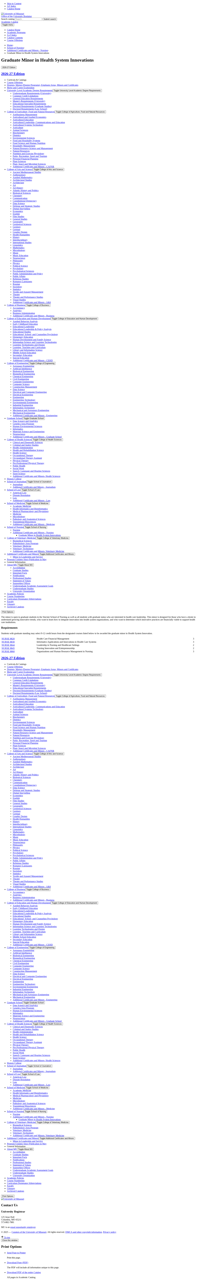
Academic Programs (16, 32)
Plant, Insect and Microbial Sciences (29, 164)
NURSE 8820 (8, 638)
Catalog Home (13, 9)
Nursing (16, 530)
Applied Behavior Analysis (25, 321)
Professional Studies (22, 578)
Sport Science (19, 473)
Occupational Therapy (23, 455)
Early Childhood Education (25, 324)
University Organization (24, 591)
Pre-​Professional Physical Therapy (28, 463)
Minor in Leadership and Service (28, 557)
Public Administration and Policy (28, 273)
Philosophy (18, 260)
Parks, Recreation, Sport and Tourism (30, 156)
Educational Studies (22, 332)
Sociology (17, 286)
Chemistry (17, 195)
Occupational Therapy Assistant (27, 458)
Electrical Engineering (23, 394)
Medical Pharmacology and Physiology (31, 511)
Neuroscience (19, 258)
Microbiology (19, 250)
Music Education (20, 255)
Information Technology (24, 407)
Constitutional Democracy (25, 201)
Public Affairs (19, 276)
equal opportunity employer (22, 1227)
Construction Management (25, 387)
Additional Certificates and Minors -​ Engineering (35, 415)
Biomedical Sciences (22, 541)
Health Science (20, 453)
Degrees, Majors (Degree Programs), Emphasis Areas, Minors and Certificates (42, 85)
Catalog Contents (15, 37)
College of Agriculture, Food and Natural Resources (31, 111)
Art (14, 185)
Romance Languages (22, 281)
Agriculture (18, 127)
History (16, 237)
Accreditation (19, 567)
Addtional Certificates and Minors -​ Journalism (34, 487)
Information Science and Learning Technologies (35, 342)
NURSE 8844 (8, 645)
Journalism (18, 484)
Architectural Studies (22, 180)
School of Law (14, 490)
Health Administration (23, 447)
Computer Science (21, 384)
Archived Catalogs (15, 607)
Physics (16, 263)
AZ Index (11, 6)
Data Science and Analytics (25, 421)
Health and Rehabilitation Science (28, 450)
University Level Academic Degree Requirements (29, 90)
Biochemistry (19, 133)
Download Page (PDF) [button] (17, 1262)
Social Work (18, 468)
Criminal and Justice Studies (26, 445)
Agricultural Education (23, 120)
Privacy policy (109, 1232)
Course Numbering (15, 596)
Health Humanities (21, 234)
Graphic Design (20, 232)
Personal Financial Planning (25, 159)
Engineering (18, 397)
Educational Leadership (23, 326)
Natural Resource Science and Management (33, 148)
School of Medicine (16, 503)
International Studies (22, 242)
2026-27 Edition (13, 74)
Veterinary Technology (23, 548)
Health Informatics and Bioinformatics (30, 509)
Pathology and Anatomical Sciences (29, 519)
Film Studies (18, 216)
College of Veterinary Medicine (21, 538)
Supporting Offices (21, 583)
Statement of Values (22, 581)
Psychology (18, 268)
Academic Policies (15, 594)
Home (10, 45)
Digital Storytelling (21, 208)
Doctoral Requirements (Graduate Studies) (32, 106)
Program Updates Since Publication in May (27, 559)
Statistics (17, 289)
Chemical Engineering (23, 376)
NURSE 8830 (8, 642)
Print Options (7, 612)
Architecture (18, 182)
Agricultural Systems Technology (28, 125)
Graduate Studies (20, 570)
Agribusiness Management (25, 114)
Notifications (18, 575)
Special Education (21, 358)
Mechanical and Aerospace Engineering (31, 410)
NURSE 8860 (8, 651)
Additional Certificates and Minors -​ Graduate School (37, 437)
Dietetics (17, 135)
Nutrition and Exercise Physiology (28, 153)
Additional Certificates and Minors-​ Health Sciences (36, 476)
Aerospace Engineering (23, 366)
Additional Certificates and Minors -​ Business (33, 316)
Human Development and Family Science (32, 339)
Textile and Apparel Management (28, 292)
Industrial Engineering (23, 405)
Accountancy (19, 308)
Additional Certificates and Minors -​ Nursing (33, 532)
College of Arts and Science (19, 169)
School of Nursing (15, 48)
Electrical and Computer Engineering (30, 392)
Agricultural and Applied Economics (29, 117)
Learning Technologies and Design (29, 345)
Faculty (10, 601)
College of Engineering (17, 363)
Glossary (11, 604)
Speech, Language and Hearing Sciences (31, 471)
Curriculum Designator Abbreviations (24, 599)
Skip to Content (14, 3)
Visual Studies (19, 299)
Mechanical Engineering (24, 413)
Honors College (14, 479)
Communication (20, 198)
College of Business (16, 305)
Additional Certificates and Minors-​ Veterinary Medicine (38, 551)
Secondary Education (22, 355)
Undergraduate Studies (23, 588)
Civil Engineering (21, 379)
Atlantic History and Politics (26, 190)
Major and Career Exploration (20, 87)
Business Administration (24, 313)
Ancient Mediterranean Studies (27, 172)
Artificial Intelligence (22, 368)
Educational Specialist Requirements (29, 103)
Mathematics (18, 247)
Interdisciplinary (20, 240)
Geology (17, 227)
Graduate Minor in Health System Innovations (40, 535)
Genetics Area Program (23, 424)
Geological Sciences (22, 224)
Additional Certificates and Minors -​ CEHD (33, 360)
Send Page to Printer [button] (16, 1253)
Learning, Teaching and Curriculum (29, 347)
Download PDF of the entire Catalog (24, 1272)
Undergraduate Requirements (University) (32, 93)
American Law (20, 492)
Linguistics (18, 245)
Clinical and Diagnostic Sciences (28, 442)
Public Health (19, 466)
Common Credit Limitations (25, 96)
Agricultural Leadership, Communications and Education (39, 122)
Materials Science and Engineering (28, 431)
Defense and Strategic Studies (26, 206)
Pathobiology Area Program (25, 543)
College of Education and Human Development (29, 318)
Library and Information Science (27, 350)
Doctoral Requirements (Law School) (30, 109)
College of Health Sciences (19, 439)
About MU (12, 565)
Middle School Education (24, 352)
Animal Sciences (20, 130)
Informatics (18, 429)
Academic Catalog (9, 22)
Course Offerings (15, 40)
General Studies (20, 219)
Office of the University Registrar (16, 16)
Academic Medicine (22, 506)
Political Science (20, 266)
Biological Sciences (22, 193)
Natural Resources (21, 151)
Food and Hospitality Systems (26, 140)
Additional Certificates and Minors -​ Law (31, 500)
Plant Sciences (19, 161)
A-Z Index (12, 35)
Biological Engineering (23, 371)
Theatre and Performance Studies (28, 297)
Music (15, 253)
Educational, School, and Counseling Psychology (35, 334)
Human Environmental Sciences (27, 426)
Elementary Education (23, 337)
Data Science (19, 203)
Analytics (17, 310)
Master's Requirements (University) (29, 101)
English (16, 214)
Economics (18, 211)
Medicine (17, 514)
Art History (18, 188)
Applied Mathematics (22, 177)
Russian (16, 284)
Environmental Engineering (25, 402)
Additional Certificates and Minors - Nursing (27, 50)
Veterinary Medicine (22, 546)
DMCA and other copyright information (83, 1232)
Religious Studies (21, 279)
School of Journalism (16, 481)
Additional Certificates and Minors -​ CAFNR (33, 166)
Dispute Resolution (21, 495)
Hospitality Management (24, 146)
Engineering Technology (24, 400)
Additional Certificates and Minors (23, 554)
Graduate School (14, 418)
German (16, 229)
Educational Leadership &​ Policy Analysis (32, 329)
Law (15, 498)
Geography (18, 221)
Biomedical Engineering (24, 374)
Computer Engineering (23, 381)
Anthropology (19, 175)
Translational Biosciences (24, 522)
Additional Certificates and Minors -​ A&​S (32, 302)
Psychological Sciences (23, 271)
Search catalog (7, 19)
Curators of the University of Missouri (29, 1232)
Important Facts (20, 573)
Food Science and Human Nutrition (29, 143)
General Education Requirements (28, 98)
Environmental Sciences (24, 138)
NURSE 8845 (8, 648)
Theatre (16, 294)
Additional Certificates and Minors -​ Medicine (34, 524)
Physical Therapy (21, 460)
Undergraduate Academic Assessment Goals (33, 586)
